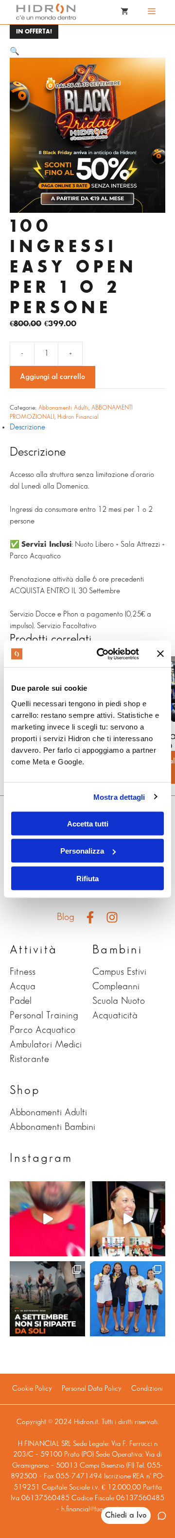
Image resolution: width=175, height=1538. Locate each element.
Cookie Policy (32, 1388)
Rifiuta (87, 878)
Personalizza (82, 851)
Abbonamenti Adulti (63, 408)
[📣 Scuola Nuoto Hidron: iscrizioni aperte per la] (47, 1218)
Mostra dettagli (119, 797)
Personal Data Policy (92, 1388)
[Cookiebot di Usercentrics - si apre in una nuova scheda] (102, 654)
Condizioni (147, 1388)
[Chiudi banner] (160, 653)
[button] (14, 51)
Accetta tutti (87, 823)
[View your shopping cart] (124, 12)
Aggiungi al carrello (52, 377)
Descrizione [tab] (27, 427)
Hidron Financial (78, 417)
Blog (65, 917)
